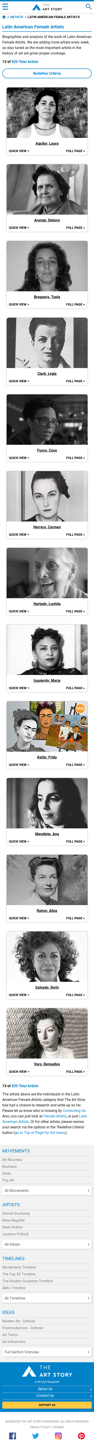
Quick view (19, 151)
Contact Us (45, 1395)
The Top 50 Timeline (18, 1274)
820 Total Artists (25, 62)
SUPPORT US (47, 1405)
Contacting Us (74, 1110)
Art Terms (10, 1335)
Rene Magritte (13, 1220)
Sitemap (58, 1427)
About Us (45, 1389)
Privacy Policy (40, 1427)
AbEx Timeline (13, 1288)
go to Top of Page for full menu (40, 1132)
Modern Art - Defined (18, 1321)
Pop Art (8, 1180)
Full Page (75, 151)
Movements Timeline (19, 1267)
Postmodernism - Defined (22, 1328)
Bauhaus (9, 1166)
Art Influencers (13, 1342)
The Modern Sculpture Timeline (27, 1281)
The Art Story (47, 7)
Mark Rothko (12, 1227)
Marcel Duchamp (16, 1213)
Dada (6, 1173)
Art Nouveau (12, 1159)
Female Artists (54, 1116)
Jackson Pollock (15, 1234)
